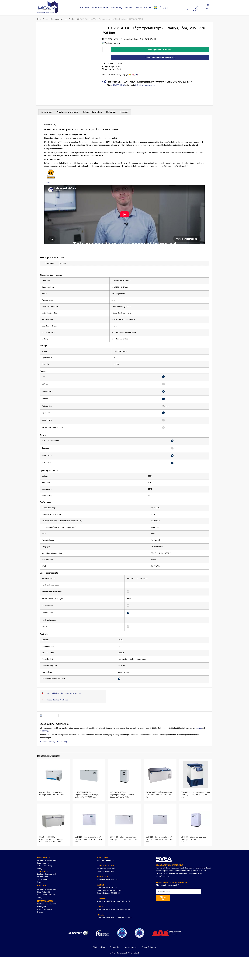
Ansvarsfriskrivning (149, 947)
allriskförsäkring (162, 876)
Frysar (45, 19)
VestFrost (117, 69)
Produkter (84, 7)
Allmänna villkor (99, 947)
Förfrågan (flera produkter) (160, 49)
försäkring (44, 731)
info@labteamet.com (145, 85)
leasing (199, 728)
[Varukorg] (208, 6)
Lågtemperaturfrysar (58, 19)
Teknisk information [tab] (92, 112)
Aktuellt (128, 7)
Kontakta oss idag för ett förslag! (54, 741)
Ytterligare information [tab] (67, 112)
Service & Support (100, 7)
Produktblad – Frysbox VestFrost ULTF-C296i (64, 693)
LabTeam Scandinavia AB (118, 953)
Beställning (116, 7)
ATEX (48, 182)
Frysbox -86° (74, 19)
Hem (39, 19)
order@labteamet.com (105, 860)
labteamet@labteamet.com (107, 879)
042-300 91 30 (118, 85)
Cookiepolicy (115, 947)
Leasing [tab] (124, 112)
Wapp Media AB (133, 953)
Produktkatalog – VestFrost (57, 700)
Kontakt (148, 7)
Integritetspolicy (131, 947)
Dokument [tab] (111, 112)
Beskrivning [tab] (46, 112)
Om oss (138, 7)
